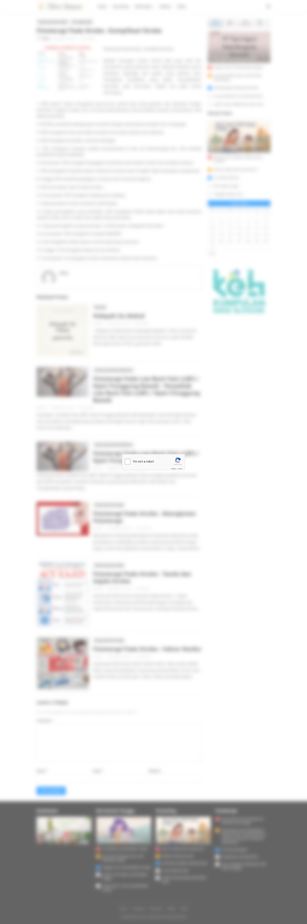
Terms (180, 468)
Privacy (173, 468)
